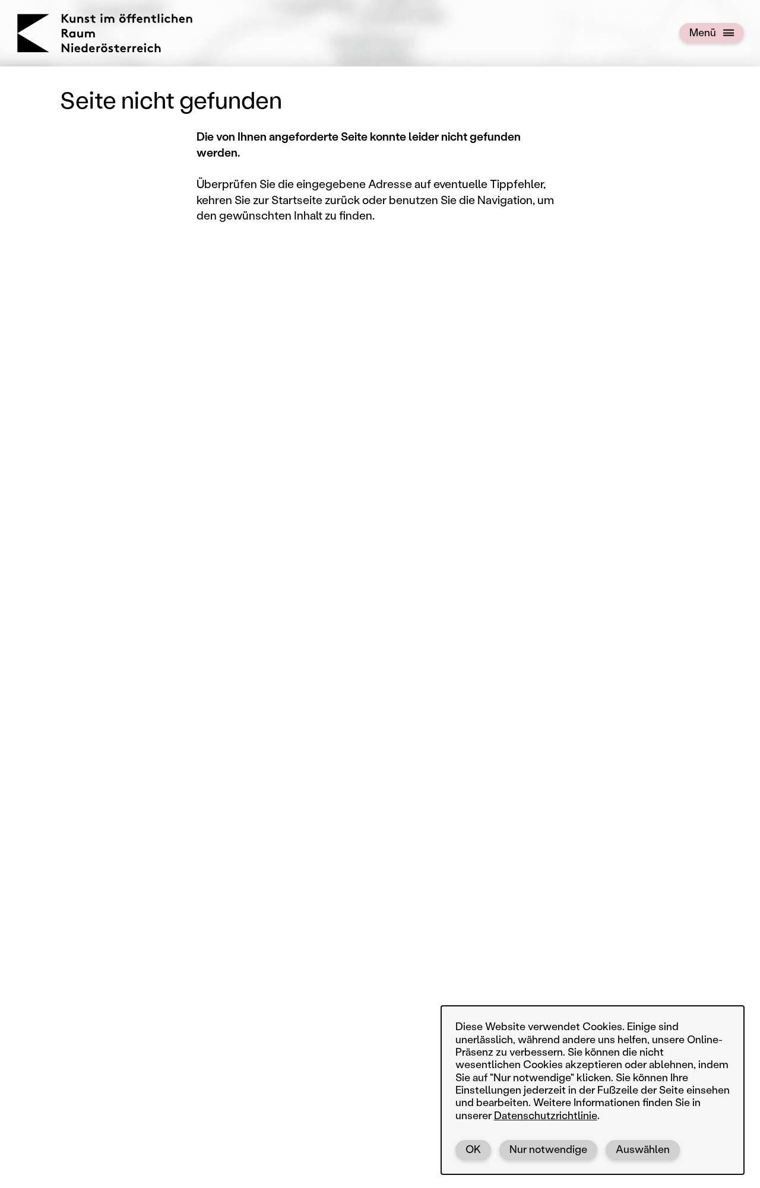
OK (473, 1149)
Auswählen (643, 1149)
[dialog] (592, 1090)
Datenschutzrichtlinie (545, 1115)
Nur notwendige (548, 1149)
